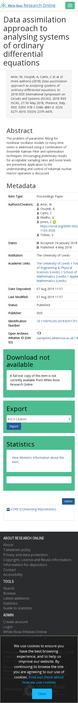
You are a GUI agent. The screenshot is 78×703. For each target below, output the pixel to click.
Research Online (32, 5)
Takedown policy (17, 549)
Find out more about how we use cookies (43, 679)
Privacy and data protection (25, 554)
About (8, 544)
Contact (9, 569)
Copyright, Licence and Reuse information (37, 559)
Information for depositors (25, 564)
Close (42, 694)
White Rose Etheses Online (25, 631)
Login (8, 626)
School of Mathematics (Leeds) (57, 274)
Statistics (10, 603)
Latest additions (16, 598)
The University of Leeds (53, 263)
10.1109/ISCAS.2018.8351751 (57, 321)
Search (8, 588)
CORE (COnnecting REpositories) (33, 509)
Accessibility (13, 574)
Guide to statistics (17, 608)
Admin (68, 501)
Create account (15, 621)
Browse (9, 593)
